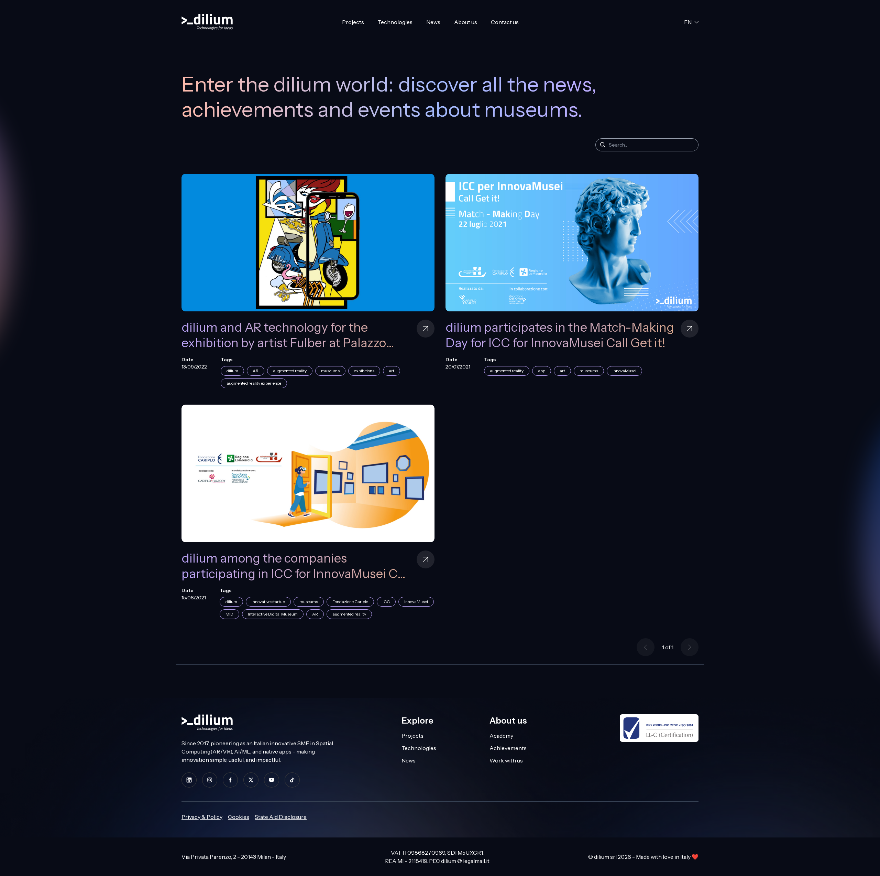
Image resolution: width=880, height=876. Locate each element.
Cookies (238, 816)
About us (465, 22)
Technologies (395, 22)
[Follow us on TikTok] (292, 780)
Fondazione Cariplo (350, 601)
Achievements (508, 748)
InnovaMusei (624, 370)
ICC (386, 601)
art (391, 370)
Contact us (505, 22)
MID (229, 614)
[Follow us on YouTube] (271, 780)
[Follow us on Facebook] (230, 780)
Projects (353, 22)
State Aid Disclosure (281, 816)
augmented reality (290, 370)
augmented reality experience (254, 383)
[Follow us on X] (250, 780)
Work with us (506, 760)
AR (255, 370)
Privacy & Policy (202, 816)
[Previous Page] (645, 647)
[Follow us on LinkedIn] (189, 780)
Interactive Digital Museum (273, 614)
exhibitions (364, 370)
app (541, 370)
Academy (501, 735)
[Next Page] (689, 647)
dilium (232, 370)
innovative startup (268, 601)
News (433, 22)
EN (688, 22)
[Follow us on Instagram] (209, 780)
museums (330, 370)
